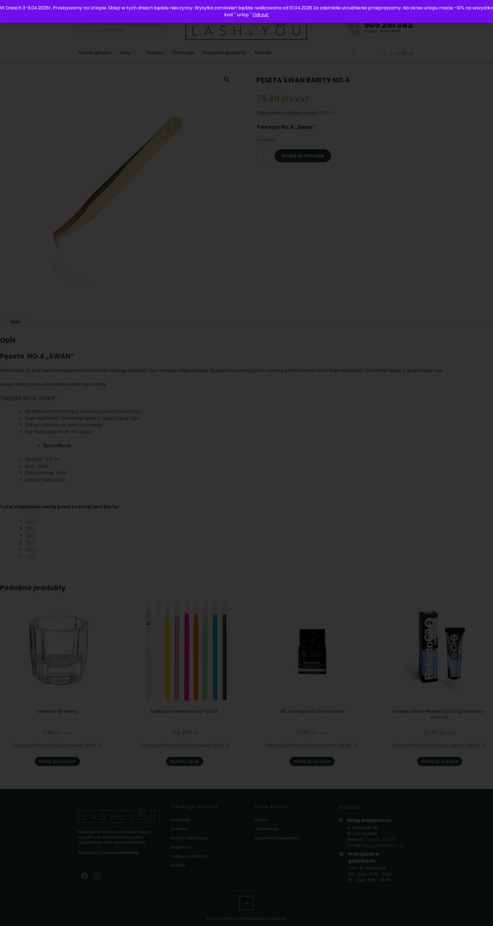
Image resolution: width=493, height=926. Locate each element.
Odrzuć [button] (260, 14)
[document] (246, 463)
